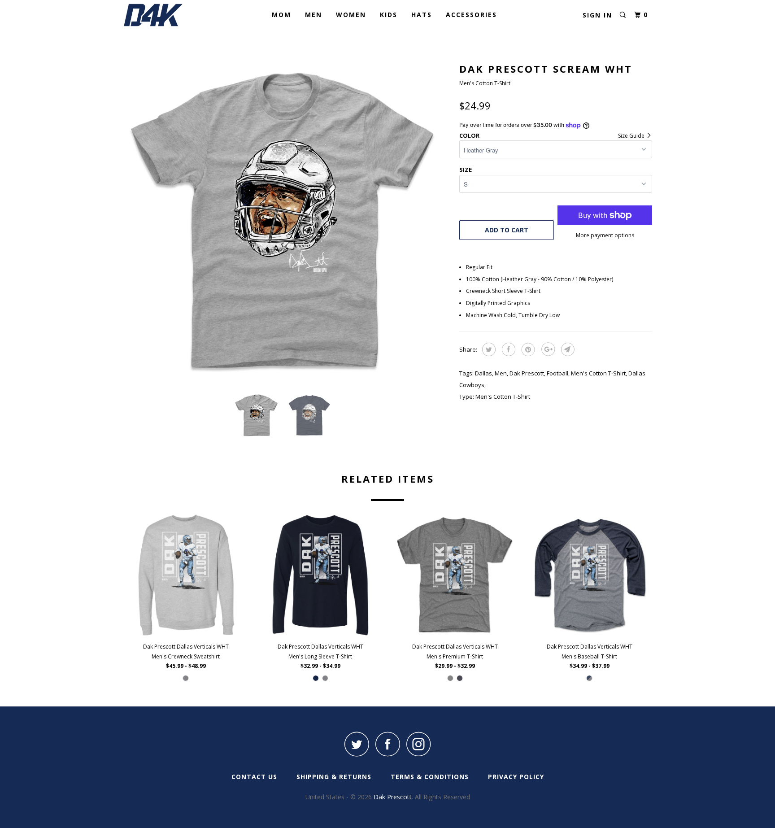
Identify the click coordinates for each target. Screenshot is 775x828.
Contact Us (254, 776)
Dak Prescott (526, 373)
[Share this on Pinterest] (527, 349)
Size (465, 170)
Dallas (483, 373)
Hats (421, 14)
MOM (281, 14)
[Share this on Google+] (547, 349)
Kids (388, 14)
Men (313, 14)
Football (557, 373)
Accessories (471, 14)
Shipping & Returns (333, 776)
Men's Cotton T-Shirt (598, 373)
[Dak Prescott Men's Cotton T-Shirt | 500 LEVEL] (286, 222)
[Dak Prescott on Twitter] (356, 744)
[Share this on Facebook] (507, 349)
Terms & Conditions (430, 776)
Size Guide (632, 135)
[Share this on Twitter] (488, 349)
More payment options (605, 235)
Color (469, 135)
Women (351, 14)
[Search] (623, 15)
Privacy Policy (516, 776)
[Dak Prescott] (169, 15)
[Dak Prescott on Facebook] (387, 744)
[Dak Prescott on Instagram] (418, 744)
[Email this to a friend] (567, 349)
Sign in (597, 15)
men (501, 373)
